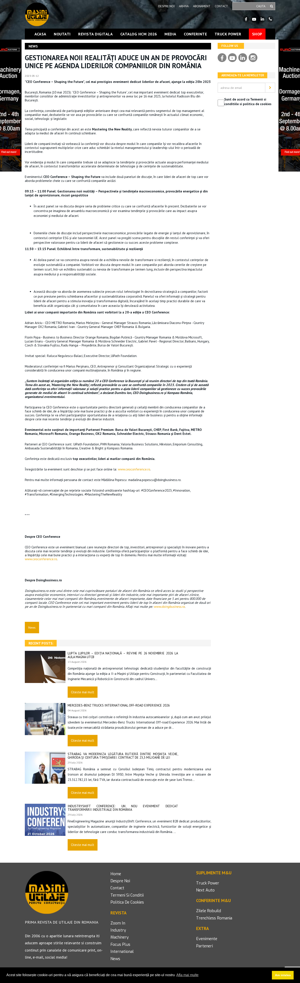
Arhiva (184, 6)
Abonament (201, 6)
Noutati (62, 34)
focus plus (120, 944)
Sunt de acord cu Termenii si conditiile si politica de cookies (247, 101)
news (115, 958)
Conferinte (195, 34)
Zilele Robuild (208, 910)
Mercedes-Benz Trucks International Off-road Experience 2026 (119, 705)
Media (170, 34)
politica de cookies (127, 902)
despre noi (120, 881)
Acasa (40, 34)
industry (118, 930)
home (115, 874)
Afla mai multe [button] (187, 975)
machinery (119, 937)
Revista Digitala (95, 34)
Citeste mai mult (82, 692)
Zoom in (117, 923)
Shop (257, 34)
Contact (221, 6)
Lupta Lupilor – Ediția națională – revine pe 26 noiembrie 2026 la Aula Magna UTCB (123, 655)
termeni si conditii (127, 895)
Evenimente (206, 938)
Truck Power (228, 34)
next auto (205, 890)
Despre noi (166, 6)
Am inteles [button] (283, 975)
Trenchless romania (214, 918)
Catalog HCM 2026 (138, 34)
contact (117, 888)
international (122, 951)
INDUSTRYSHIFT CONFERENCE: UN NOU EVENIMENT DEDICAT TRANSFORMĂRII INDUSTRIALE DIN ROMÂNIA (123, 808)
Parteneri (204, 946)
